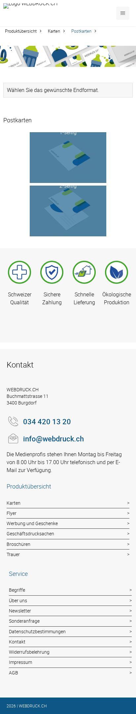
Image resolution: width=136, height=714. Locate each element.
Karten (54, 31)
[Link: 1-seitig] (68, 157)
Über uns (18, 600)
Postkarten (81, 31)
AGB (13, 672)
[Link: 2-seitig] (68, 211)
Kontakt (17, 642)
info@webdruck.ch (53, 438)
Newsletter (20, 611)
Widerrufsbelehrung (29, 652)
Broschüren (18, 544)
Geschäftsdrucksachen (30, 533)
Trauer (13, 554)
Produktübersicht (21, 31)
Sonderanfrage (24, 621)
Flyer (12, 513)
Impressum (20, 662)
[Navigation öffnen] (122, 13)
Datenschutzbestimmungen (37, 631)
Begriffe (17, 590)
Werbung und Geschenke (32, 523)
